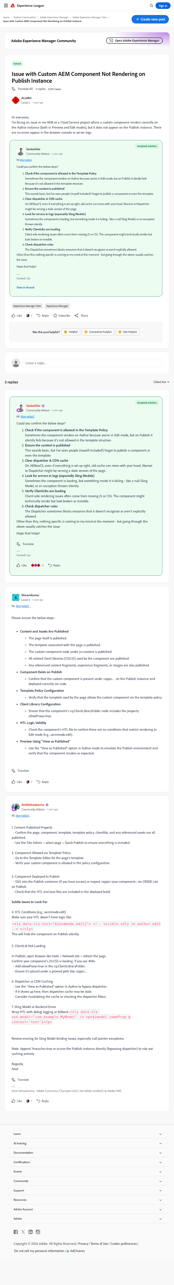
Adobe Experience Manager (54, 17)
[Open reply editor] (87, 363)
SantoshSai (33, 149)
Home (6, 17)
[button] (150, 19)
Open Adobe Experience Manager (137, 40)
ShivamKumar (30, 595)
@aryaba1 (25, 160)
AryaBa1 (26, 98)
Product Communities (25, 17)
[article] (86, 486)
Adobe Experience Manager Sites (90, 17)
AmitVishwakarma (32, 804)
